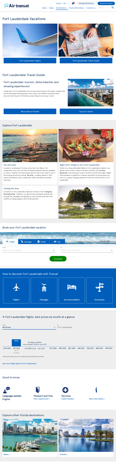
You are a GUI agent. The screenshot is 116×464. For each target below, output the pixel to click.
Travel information (76, 8)
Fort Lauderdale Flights (30, 60)
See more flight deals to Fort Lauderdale (19, 363)
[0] (7, 341)
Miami (6, 454)
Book (44, 8)
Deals (51, 8)
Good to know (86, 111)
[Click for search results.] (113, 7)
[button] (10, 241)
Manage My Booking (86, 3)
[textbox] (29, 249)
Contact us (90, 7)
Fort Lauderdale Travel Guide (86, 60)
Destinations (61, 8)
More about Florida (30, 111)
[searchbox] (106, 7)
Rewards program (106, 3)
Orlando (63, 454)
